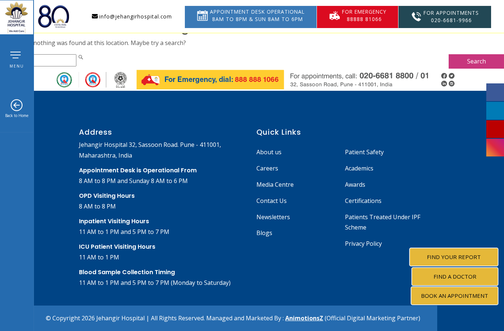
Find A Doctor (455, 276)
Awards (355, 184)
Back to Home (16, 115)
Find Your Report (454, 257)
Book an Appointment (454, 295)
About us (269, 152)
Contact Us (271, 201)
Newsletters (273, 217)
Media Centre (275, 184)
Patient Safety (364, 152)
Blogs (264, 233)
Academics (359, 168)
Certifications (363, 201)
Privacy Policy (363, 243)
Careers (267, 168)
